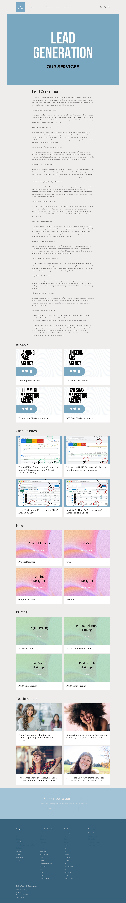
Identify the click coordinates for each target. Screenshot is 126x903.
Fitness (42, 848)
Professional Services (46, 863)
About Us (18, 833)
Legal (41, 857)
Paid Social (67, 860)
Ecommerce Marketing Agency (34, 418)
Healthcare (43, 851)
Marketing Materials (93, 842)
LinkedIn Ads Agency (77, 381)
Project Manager (26, 562)
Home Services (44, 854)
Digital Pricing (25, 648)
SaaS (41, 872)
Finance (42, 845)
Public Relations (68, 866)
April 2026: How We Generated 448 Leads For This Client (84, 511)
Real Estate (43, 866)
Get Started (19, 848)
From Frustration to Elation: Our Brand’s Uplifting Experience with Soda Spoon (38, 738)
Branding (66, 836)
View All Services (68, 878)
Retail (41, 869)
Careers (18, 836)
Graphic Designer (27, 599)
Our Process (19, 857)
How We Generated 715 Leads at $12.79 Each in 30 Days (38, 511)
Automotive (43, 833)
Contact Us (19, 839)
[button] (32, 7)
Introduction (19, 851)
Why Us (18, 860)
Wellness (42, 875)
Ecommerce (43, 842)
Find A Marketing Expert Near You (25, 845)
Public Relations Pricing (78, 648)
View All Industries (45, 878)
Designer (70, 599)
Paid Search (67, 857)
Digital (65, 848)
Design (66, 845)
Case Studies (91, 833)
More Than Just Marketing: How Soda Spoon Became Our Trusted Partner (85, 779)
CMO (68, 562)
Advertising (67, 833)
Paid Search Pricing (76, 686)
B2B (41, 836)
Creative (66, 842)
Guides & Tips (91, 839)
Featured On (19, 842)
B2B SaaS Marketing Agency (80, 418)
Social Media (67, 872)
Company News (92, 836)
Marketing (66, 854)
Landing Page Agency (29, 381)
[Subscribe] (76, 809)
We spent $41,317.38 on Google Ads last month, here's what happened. (86, 468)
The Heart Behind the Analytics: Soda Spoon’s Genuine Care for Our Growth (37, 779)
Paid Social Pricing (27, 686)
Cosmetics (43, 839)
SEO (65, 869)
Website (66, 875)
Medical (42, 860)
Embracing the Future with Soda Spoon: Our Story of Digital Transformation (86, 736)
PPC (65, 863)
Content (66, 839)
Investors (18, 854)
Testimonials (91, 845)
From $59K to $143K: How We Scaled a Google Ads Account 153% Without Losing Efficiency (38, 470)
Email (65, 851)
